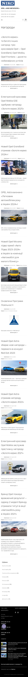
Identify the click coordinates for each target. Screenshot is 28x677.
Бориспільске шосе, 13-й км (8, 11)
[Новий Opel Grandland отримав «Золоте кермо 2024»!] (14, 167)
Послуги (6, 310)
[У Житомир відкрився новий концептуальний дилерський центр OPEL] (3, 644)
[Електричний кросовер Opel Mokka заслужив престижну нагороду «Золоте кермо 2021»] (14, 468)
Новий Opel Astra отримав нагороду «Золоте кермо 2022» (12, 398)
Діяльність (5, 599)
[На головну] (8, 3)
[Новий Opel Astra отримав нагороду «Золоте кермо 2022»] (14, 416)
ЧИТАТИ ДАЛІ (13, 88)
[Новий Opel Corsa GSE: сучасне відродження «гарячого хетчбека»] (3, 649)
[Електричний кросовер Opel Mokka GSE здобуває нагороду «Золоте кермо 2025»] (14, 121)
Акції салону (5, 566)
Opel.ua (13, 669)
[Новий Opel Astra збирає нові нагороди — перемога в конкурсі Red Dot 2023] (14, 367)
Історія (4, 595)
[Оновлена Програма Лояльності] (14, 320)
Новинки (6, 358)
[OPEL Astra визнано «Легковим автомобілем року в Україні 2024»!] (14, 217)
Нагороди (22, 64)
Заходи (21, 265)
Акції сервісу (5, 569)
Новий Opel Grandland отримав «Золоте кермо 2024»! (14, 150)
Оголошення (10, 310)
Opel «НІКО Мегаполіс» (10, 8)
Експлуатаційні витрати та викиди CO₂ (11, 664)
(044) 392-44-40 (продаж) (8, 14)
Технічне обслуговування (9, 573)
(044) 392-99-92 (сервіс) (7, 16)
